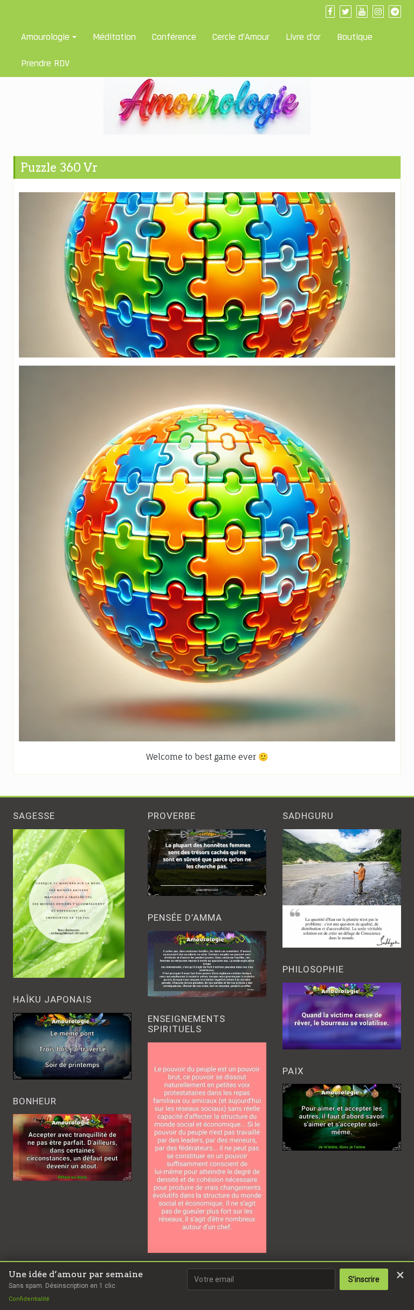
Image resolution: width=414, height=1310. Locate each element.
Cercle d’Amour (241, 37)
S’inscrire (364, 1279)
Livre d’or (303, 37)
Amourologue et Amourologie (66, 11)
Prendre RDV (45, 63)
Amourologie (45, 37)
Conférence (174, 37)
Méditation (114, 37)
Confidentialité (29, 1298)
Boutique (354, 37)
